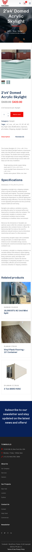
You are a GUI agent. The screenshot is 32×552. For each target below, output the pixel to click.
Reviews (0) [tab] (19, 137)
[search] (20, 3)
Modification (16, 127)
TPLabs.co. (18, 547)
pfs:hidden (5, 129)
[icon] (1, 533)
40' (25, 124)
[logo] (5, 3)
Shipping (12, 129)
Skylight (20, 31)
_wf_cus (9, 124)
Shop (14, 31)
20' (23, 124)
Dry (2, 127)
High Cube (7, 127)
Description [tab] (5, 137)
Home (9, 31)
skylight (18, 129)
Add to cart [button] (16, 293)
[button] (26, 53)
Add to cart (17, 114)
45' (28, 124)
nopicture (24, 127)
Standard (25, 129)
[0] (25, 3)
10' (20, 124)
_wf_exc (15, 124)
